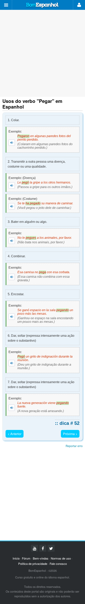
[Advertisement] (42, 53)
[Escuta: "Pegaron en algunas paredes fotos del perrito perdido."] (11, 142)
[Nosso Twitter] (51, 548)
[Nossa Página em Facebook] (42, 548)
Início (16, 558)
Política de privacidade (32, 564)
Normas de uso (61, 558)
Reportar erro (74, 446)
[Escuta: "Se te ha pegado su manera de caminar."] (11, 206)
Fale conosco (58, 564)
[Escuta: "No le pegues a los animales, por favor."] (11, 241)
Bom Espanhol (42, 5)
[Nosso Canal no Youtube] (34, 548)
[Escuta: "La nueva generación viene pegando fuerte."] (11, 408)
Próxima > (70, 434)
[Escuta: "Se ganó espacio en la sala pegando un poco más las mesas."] (11, 317)
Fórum (26, 558)
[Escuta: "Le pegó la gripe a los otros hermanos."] (11, 185)
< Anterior (14, 434)
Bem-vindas (40, 558)
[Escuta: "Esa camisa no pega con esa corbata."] (11, 277)
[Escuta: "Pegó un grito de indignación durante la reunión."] (11, 363)
